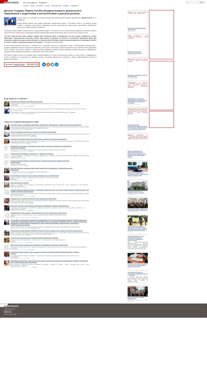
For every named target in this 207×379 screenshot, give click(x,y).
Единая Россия (19, 64)
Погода (47, 6)
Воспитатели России (70, 33)
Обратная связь (8, 311)
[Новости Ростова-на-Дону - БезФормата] (9, 2)
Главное (26, 6)
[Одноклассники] (48, 64)
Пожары (65, 6)
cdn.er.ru (9, 26)
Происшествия (56, 6)
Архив (32, 6)
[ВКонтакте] (44, 64)
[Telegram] (52, 64)
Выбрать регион (8, 312)
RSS (15, 314)
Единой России (10, 33)
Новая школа (20, 33)
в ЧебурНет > (74, 6)
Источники (39, 6)
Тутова (85, 33)
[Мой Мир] (57, 64)
